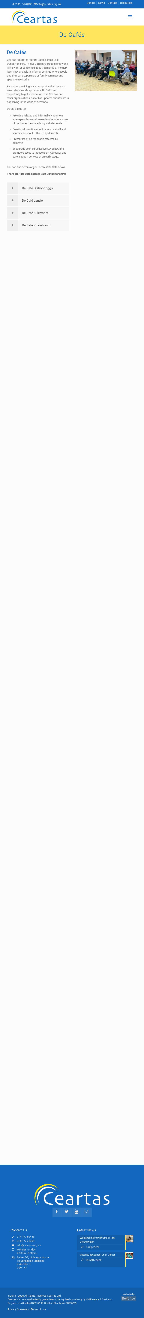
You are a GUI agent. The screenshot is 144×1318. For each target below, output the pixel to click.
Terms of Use (38, 1309)
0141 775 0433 (23, 4)
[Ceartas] (34, 16)
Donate (91, 2)
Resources (126, 2)
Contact (112, 2)
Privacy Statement (18, 1309)
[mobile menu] (130, 17)
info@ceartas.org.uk (49, 4)
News (101, 2)
